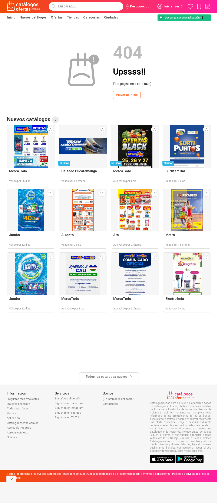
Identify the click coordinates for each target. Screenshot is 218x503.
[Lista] (207, 6)
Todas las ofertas (18, 408)
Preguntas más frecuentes (23, 398)
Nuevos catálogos (33, 17)
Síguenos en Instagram (69, 407)
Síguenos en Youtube (68, 412)
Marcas (11, 413)
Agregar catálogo (17, 432)
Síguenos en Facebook (69, 403)
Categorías (91, 17)
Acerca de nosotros (19, 427)
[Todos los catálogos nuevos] (55, 119)
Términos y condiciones (155, 473)
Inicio (11, 17)
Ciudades (111, 17)
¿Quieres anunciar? (18, 403)
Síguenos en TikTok (67, 417)
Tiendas (73, 17)
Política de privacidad (185, 473)
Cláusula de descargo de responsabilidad (113, 473)
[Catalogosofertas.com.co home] (23, 6)
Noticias (12, 437)
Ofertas (57, 17)
